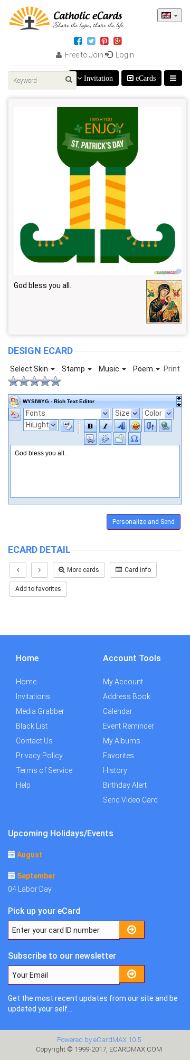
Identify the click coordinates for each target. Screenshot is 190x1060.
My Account (123, 681)
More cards (83, 570)
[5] (58, 381)
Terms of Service (44, 770)
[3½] (42, 381)
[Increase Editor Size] (179, 404)
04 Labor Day (30, 889)
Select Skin (30, 369)
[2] (26, 381)
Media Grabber (40, 711)
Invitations (33, 696)
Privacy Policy (39, 755)
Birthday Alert (125, 785)
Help (23, 785)
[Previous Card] (18, 570)
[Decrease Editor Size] (179, 399)
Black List (32, 726)
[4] (47, 381)
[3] (37, 381)
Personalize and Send (143, 522)
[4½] (52, 381)
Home (26, 681)
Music (110, 369)
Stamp (74, 369)
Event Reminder (128, 726)
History (115, 770)
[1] (15, 381)
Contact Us (34, 741)
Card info (138, 570)
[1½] (21, 381)
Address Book (126, 696)
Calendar (117, 711)
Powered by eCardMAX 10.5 (99, 1040)
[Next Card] (39, 570)
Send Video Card (130, 800)
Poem (144, 369)
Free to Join (83, 55)
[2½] (31, 381)
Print (172, 369)
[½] (10, 381)
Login (124, 55)
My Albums (121, 741)
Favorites (118, 755)
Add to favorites (38, 589)
